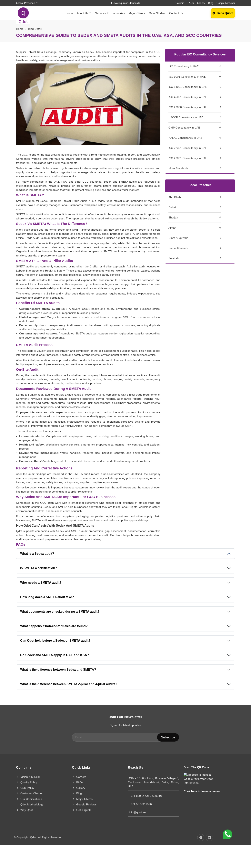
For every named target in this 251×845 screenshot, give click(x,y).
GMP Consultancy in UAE (184, 127)
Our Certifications (31, 799)
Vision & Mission (30, 776)
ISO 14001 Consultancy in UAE (187, 86)
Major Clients (137, 13)
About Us (82, 13)
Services (100, 13)
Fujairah (173, 258)
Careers (180, 3)
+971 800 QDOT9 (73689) (145, 795)
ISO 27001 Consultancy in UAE (187, 158)
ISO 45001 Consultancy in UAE (187, 97)
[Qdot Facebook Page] (200, 837)
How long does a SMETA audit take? (47, 597)
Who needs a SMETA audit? (40, 582)
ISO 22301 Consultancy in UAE (187, 147)
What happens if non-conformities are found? (54, 626)
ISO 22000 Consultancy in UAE (187, 107)
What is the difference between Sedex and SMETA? (58, 669)
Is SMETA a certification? (38, 568)
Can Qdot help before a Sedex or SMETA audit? (55, 640)
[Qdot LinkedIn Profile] (209, 837)
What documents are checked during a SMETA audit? (59, 611)
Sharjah (173, 217)
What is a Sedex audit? (37, 553)
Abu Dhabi (174, 197)
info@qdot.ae (137, 812)
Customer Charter (31, 793)
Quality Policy (28, 782)
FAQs (190, 3)
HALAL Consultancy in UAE (185, 137)
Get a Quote (84, 810)
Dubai (172, 207)
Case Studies (157, 13)
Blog (210, 3)
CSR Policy (27, 787)
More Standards (178, 168)
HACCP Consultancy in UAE (185, 117)
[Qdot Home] (25, 13)
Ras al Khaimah (178, 248)
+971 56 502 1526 (140, 804)
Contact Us (176, 13)
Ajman (172, 227)
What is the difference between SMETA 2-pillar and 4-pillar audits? (68, 684)
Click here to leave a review (202, 791)
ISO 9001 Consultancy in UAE (187, 76)
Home (69, 13)
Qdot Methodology (31, 804)
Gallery (201, 3)
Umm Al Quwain (178, 237)
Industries (119, 13)
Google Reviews (225, 3)
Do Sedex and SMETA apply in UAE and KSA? (54, 655)
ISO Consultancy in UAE (183, 66)
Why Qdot (26, 810)
